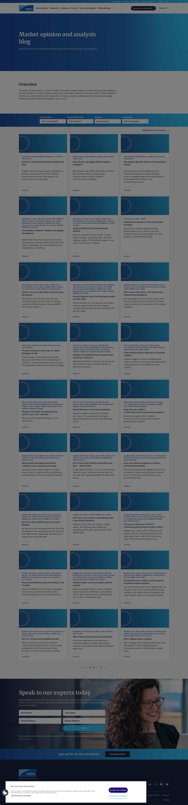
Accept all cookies (118, 790)
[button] (5, 792)
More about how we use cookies (21, 795)
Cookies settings (118, 796)
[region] (75, 792)
